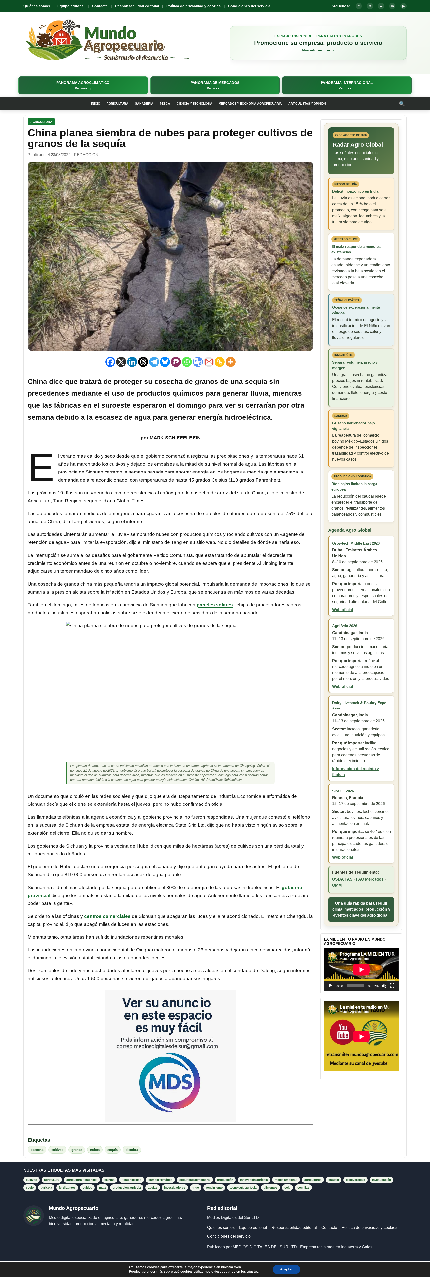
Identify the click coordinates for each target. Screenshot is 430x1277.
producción (225, 1180)
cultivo (87, 1187)
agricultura (51, 1180)
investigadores (174, 1187)
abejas (152, 1187)
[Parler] (176, 362)
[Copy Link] (220, 362)
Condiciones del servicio (249, 6)
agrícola (46, 1187)
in (392, 6)
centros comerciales (107, 916)
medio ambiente (286, 1180)
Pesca (165, 103)
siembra (132, 1150)
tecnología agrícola (243, 1187)
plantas (109, 1180)
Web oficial (342, 610)
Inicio (95, 103)
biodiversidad (355, 1180)
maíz (102, 1187)
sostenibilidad (131, 1180)
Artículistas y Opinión (307, 103)
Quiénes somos (36, 6)
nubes (95, 1150)
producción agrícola (127, 1187)
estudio (333, 1180)
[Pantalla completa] (392, 985)
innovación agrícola (254, 1180)
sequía (113, 1150)
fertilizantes (67, 1187)
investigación (381, 1180)
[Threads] (143, 362)
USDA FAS (342, 879)
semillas (303, 1187)
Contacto (100, 6)
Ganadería (144, 103)
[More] (231, 362)
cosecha (37, 1150)
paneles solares (215, 604)
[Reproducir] (330, 985)
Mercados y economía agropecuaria (250, 103)
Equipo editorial (71, 6)
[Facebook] (110, 362)
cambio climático (160, 1180)
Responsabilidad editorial (137, 6)
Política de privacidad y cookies (193, 6)
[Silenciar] (384, 985)
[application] (361, 969)
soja (287, 1187)
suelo (30, 1187)
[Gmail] (209, 362)
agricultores (313, 1180)
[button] (83, 85)
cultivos (57, 1150)
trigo (195, 1187)
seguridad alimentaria (194, 1180)
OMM (337, 885)
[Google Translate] (198, 362)
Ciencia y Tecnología (194, 103)
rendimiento (214, 1187)
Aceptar (286, 1269)
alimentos (270, 1187)
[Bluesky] (165, 362)
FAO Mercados (370, 879)
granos (76, 1150)
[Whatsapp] (187, 362)
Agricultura (117, 103)
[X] (121, 362)
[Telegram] (154, 362)
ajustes (252, 1271)
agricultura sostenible (81, 1180)
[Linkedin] (132, 362)
